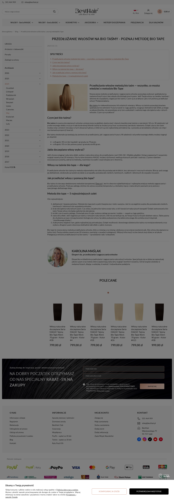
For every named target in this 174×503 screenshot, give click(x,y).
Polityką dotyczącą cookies (67, 490)
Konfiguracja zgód (109, 491)
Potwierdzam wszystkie (148, 491)
